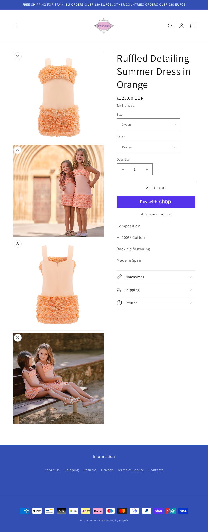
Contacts (156, 470)
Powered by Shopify (116, 520)
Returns (90, 470)
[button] (15, 25)
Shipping (71, 470)
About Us (52, 470)
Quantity (123, 159)
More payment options (156, 214)
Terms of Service (130, 470)
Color (120, 137)
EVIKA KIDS (96, 520)
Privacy (107, 470)
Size (120, 114)
